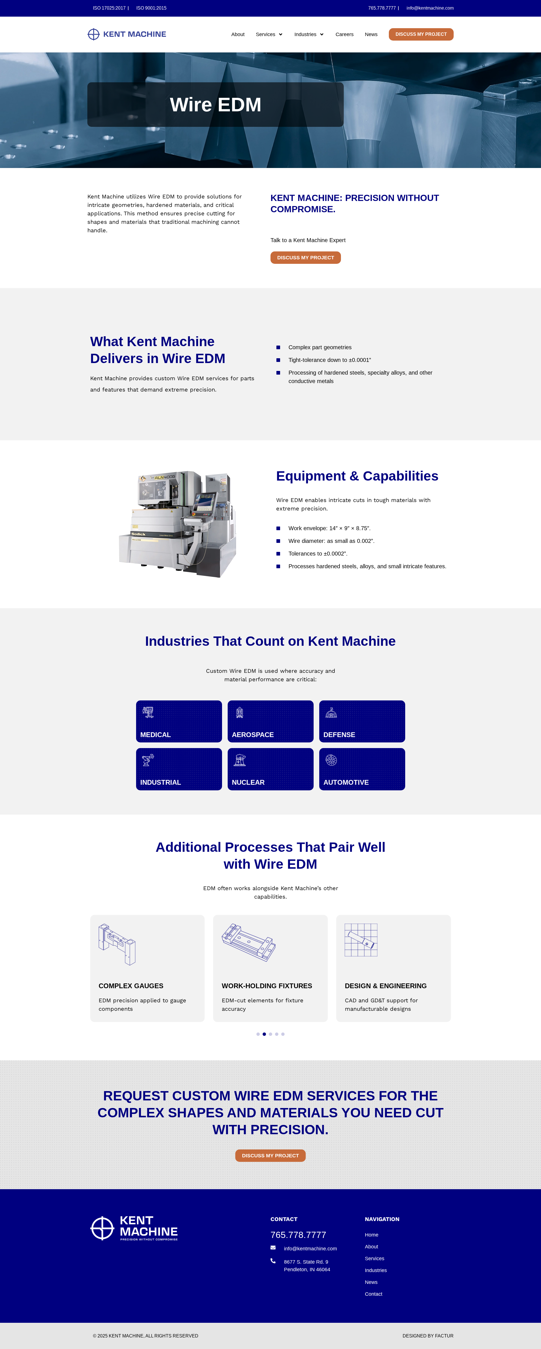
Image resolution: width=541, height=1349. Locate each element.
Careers (345, 34)
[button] (258, 1034)
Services (265, 34)
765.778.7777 (298, 1235)
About (238, 34)
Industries (305, 34)
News (371, 34)
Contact (373, 1294)
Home (371, 1235)
